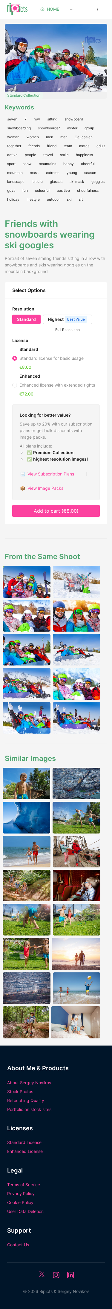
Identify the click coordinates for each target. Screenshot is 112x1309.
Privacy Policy (21, 1193)
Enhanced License (25, 1151)
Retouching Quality (25, 1100)
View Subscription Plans (47, 473)
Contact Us (18, 1244)
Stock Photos (20, 1091)
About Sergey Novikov (29, 1082)
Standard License (24, 1142)
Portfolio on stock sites (29, 1109)
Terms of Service (23, 1184)
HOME (53, 9)
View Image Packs (41, 488)
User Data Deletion (25, 1211)
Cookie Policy (20, 1202)
